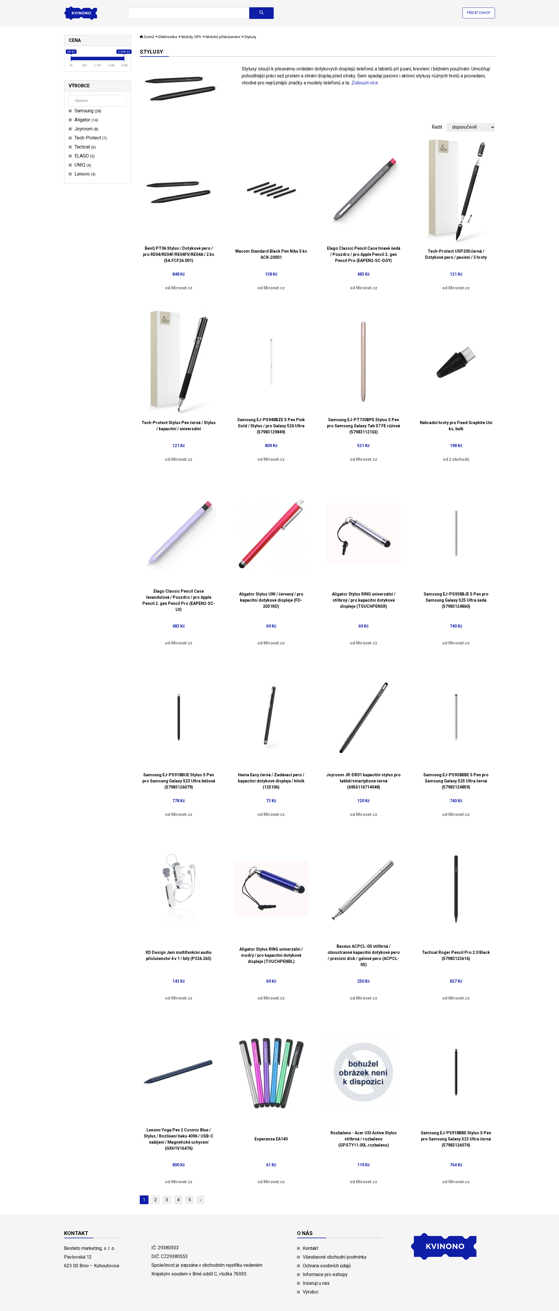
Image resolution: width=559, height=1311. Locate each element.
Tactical (84, 147)
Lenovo (84, 174)
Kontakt (310, 1248)
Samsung (87, 111)
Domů (149, 37)
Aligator (86, 120)
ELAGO (84, 156)
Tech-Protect (90, 138)
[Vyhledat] (261, 13)
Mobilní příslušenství (223, 37)
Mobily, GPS (191, 37)
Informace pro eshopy (325, 1274)
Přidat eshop (478, 13)
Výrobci (310, 1292)
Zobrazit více (365, 82)
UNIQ (82, 165)
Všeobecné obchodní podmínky (335, 1257)
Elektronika (167, 37)
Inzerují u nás (316, 1283)
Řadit (437, 127)
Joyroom (86, 129)
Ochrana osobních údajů (327, 1266)
